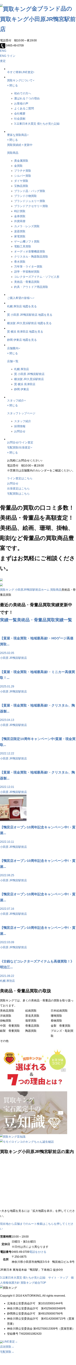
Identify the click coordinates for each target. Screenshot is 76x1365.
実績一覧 (8, 619)
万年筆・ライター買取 (28, 266)
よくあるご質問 (24, 108)
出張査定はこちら (18, 488)
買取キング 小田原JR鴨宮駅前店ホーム (24, 589)
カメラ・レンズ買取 (27, 226)
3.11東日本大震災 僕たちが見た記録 (37, 123)
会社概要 (19, 113)
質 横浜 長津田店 (17, 331)
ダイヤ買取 (21, 180)
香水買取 (19, 261)
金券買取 (19, 216)
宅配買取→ (7, 1351)
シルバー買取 (22, 175)
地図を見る (30, 306)
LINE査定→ (10, 1341)
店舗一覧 (12, 361)
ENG (3, 50)
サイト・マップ (58, 1277)
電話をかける (37, 1251)
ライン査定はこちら (20, 478)
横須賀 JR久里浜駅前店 (22, 323)
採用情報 (19, 426)
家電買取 (19, 236)
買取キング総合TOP (33, 1282)
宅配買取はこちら (18, 493)
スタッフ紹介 (22, 421)
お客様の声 (21, 103)
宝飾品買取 (21, 185)
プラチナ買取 (22, 170)
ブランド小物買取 (25, 195)
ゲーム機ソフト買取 (27, 241)
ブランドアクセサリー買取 (31, 206)
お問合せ (19, 431)
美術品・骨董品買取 (27, 281)
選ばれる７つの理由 (27, 98)
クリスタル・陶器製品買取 (31, 256)
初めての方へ (22, 93)
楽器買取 (19, 231)
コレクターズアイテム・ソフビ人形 (36, 276)
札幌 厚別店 (14, 306)
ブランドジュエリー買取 (29, 201)
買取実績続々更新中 (20, 144)
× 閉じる (12, 85)
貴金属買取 (21, 160)
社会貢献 (19, 118)
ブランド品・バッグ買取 (29, 191)
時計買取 (19, 211)
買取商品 (12, 152)
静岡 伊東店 (14, 339)
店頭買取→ (7, 1346)
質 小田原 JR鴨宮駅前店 (22, 314)
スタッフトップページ (21, 413)
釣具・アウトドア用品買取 (31, 286)
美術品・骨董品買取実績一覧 (44, 619)
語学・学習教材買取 (27, 271)
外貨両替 (19, 221)
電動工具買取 (22, 246)
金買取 (18, 165)
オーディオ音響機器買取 (29, 251)
